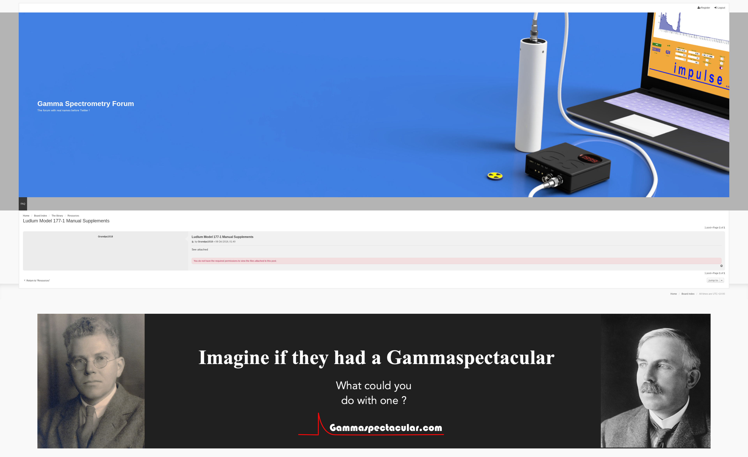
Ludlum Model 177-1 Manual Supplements (66, 220)
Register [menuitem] (705, 7)
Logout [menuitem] (721, 7)
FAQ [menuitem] (23, 203)
